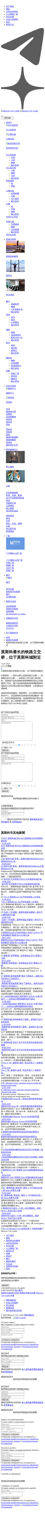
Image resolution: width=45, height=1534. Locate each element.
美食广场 (15, 373)
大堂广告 (10, 568)
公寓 (8, 204)
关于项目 (10, 6)
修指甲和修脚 (12, 437)
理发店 (9, 429)
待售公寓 (10, 222)
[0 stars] (4, 745)
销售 (13, 186)
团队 (8, 9)
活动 (8, 314)
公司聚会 (15, 322)
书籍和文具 (11, 503)
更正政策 (10, 1305)
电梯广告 (10, 565)
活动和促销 (11, 606)
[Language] (2, 113)
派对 (13, 345)
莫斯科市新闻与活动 (10, 1293)
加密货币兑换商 (13, 592)
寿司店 (14, 376)
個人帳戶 (19, 1290)
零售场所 (10, 181)
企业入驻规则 (12, 19)
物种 (13, 163)
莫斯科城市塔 (12, 623)
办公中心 (10, 628)
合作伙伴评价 (12, 12)
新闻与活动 (11, 601)
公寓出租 (10, 191)
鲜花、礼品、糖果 (14, 523)
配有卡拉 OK (16, 337)
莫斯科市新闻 (12, 609)
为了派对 (15, 199)
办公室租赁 (11, 155)
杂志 (8, 22)
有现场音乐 (16, 335)
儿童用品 (10, 506)
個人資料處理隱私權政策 (33, 1369)
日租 (13, 196)
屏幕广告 (10, 570)
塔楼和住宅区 (12, 618)
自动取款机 (11, 597)
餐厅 (8, 301)
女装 (8, 526)
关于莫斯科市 (12, 633)
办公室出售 (11, 168)
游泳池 (9, 422)
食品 (8, 518)
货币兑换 (10, 589)
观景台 (14, 350)
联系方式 (10, 24)
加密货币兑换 (12, 1266)
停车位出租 (11, 235)
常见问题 (10, 17)
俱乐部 (14, 348)
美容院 (9, 419)
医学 (8, 1269)
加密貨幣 (10, 611)
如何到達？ (26, 1229)
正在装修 (15, 229)
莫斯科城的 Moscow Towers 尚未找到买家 (19, 1121)
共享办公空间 (12, 217)
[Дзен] (22, 109)
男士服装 (10, 508)
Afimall (9, 1264)
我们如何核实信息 (14, 1310)
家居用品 (10, 531)
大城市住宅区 (12, 626)
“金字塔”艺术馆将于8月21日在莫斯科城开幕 (20, 884)
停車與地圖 (37, 1229)
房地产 (9, 123)
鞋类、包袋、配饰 (14, 495)
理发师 (9, 432)
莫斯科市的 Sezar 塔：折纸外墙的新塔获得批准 (21, 1106)
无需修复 (15, 224)
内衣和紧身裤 (12, 493)
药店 (8, 500)
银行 (8, 575)
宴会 (13, 320)
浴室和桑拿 (11, 417)
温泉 (8, 435)
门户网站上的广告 (14, 560)
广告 (8, 536)
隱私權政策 (11, 1300)
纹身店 (9, 442)
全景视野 (15, 363)
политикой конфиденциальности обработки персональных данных (19, 1345)
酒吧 (8, 330)
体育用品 (10, 516)
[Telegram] (22, 66)
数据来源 (10, 1308)
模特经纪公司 (12, 445)
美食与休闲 (11, 239)
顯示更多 (15, 165)
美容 (8, 425)
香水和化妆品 (12, 511)
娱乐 (8, 343)
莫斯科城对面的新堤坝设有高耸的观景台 (19, 1137)
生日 (13, 317)
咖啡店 (9, 358)
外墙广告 (10, 563)
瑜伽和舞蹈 (11, 440)
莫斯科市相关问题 (28, 1293)
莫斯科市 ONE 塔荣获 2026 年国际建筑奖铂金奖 (22, 1177)
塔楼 (8, 1254)
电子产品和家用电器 (15, 498)
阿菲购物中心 (12, 450)
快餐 (8, 371)
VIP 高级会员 (17, 309)
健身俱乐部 (11, 412)
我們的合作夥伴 (13, 1241)
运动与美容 (11, 386)
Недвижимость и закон (16, 614)
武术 (8, 409)
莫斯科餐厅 (11, 1261)
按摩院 (9, 414)
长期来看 (15, 193)
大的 (13, 157)
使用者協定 (17, 822)
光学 (8, 521)
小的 (13, 160)
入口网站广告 (12, 14)
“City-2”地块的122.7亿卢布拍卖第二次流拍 (19, 902)
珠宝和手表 (11, 529)
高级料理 (15, 304)
